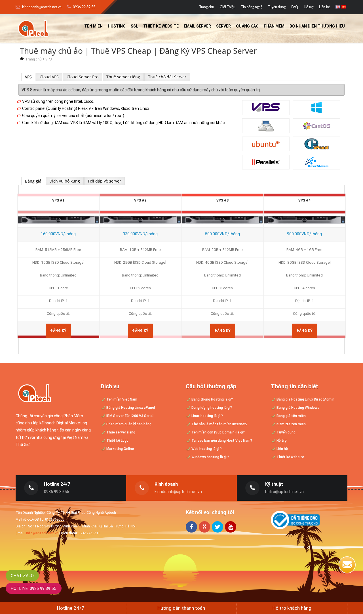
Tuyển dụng (277, 7)
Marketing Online (119, 449)
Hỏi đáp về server (104, 181)
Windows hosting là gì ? (210, 457)
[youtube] (230, 527)
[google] (204, 527)
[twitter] (217, 527)
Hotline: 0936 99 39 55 (33, 588)
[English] (337, 7)
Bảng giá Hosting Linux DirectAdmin (305, 399)
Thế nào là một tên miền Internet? (219, 424)
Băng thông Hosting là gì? (212, 399)
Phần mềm (274, 26)
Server (223, 26)
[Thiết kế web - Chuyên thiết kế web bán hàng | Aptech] (40, 28)
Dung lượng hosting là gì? (211, 407)
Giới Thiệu (227, 7)
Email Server (197, 26)
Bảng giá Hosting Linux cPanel (130, 407)
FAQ (294, 7)
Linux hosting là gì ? (207, 416)
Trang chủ (206, 7)
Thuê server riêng (123, 76)
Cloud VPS (49, 76)
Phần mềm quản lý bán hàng (128, 424)
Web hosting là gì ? (206, 449)
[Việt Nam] (343, 7)
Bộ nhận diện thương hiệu (317, 26)
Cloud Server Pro (82, 76)
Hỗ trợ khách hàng (292, 608)
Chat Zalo (22, 575)
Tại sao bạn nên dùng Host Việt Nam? (221, 440)
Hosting (117, 26)
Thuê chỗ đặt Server (167, 76)
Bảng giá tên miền (291, 416)
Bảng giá (33, 181)
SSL (134, 26)
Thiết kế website (161, 26)
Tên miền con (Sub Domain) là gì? (218, 432)
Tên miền (93, 26)
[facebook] (191, 527)
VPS (48, 59)
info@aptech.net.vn (42, 533)
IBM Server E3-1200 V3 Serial (129, 416)
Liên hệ (324, 7)
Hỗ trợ (308, 7)
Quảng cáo (247, 26)
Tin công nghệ (251, 7)
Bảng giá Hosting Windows (297, 407)
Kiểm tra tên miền (291, 424)
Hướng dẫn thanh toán (181, 608)
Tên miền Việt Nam (121, 399)
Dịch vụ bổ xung (64, 181)
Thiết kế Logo (116, 440)
